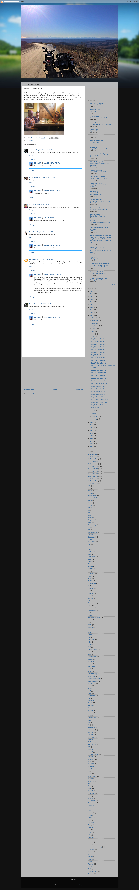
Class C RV (91, 542)
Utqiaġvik (91, 849)
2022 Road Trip (93, 473)
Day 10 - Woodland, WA (99, 383)
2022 (92, 302)
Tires (89, 808)
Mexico (90, 664)
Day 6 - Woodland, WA (98, 391)
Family (90, 576)
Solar (89, 774)
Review (90, 713)
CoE (89, 544)
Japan (90, 634)
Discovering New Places (97, 105)
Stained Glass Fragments (97, 216)
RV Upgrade (92, 744)
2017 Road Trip (34, 141)
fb (88, 586)
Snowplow (91, 766)
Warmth (90, 859)
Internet (90, 627)
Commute (91, 547)
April (93, 411)
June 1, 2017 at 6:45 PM (52, 317)
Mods (89, 671)
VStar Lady (33, 232)
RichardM (37, 163)
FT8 (89, 595)
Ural (89, 844)
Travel (90, 817)
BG (89, 510)
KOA (89, 647)
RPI (89, 722)
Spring (90, 788)
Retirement (91, 708)
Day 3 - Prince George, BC (99, 399)
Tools (89, 810)
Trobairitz (32, 150)
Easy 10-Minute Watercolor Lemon (100, 149)
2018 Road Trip (93, 464)
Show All (113, 284)
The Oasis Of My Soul (97, 272)
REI (89, 698)
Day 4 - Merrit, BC (97, 397)
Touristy (90, 813)
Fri (89, 591)
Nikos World (94, 191)
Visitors (90, 852)
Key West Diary (95, 109)
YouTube (91, 874)
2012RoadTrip (92, 454)
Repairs (90, 705)
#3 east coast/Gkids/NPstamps (99, 209)
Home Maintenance (94, 617)
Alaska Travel (92, 495)
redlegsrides (33, 177)
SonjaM (31, 204)
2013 (92, 430)
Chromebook (92, 537)
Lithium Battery (92, 649)
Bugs (89, 527)
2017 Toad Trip (93, 461)
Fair (89, 571)
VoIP (89, 854)
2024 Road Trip (93, 478)
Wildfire (90, 866)
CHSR (90, 539)
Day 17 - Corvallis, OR (98, 363)
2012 (92, 433)
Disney (90, 559)
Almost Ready (95, 407)
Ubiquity (90, 837)
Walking (90, 856)
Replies (33, 159)
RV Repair (91, 737)
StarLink (90, 791)
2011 (92, 436)
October (94, 323)
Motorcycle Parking (94, 678)
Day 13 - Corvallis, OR (98, 375)
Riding (90, 715)
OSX (89, 691)
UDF (89, 839)
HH (89, 612)
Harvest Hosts (92, 610)
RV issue (91, 732)
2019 (92, 310)
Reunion (90, 710)
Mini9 (89, 669)
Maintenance (92, 656)
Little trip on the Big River (97, 259)
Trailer (90, 815)
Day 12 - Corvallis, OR (98, 378)
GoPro (90, 605)
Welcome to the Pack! (96, 142)
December (95, 318)
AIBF (89, 488)
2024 (92, 296)
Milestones (91, 666)
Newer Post (29, 390)
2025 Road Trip (93, 481)
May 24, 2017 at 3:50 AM (44, 150)
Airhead (90, 493)
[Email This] (50, 138)
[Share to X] (54, 138)
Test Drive (93, 111)
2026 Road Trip (93, 483)
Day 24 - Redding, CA (98, 344)
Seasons (90, 749)
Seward (90, 752)
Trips (89, 825)
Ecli (89, 564)
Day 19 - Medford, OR (98, 357)
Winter (90, 869)
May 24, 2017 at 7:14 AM (46, 177)
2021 (92, 305)
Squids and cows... (95, 131)
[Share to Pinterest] (58, 138)
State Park (91, 793)
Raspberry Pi (92, 695)
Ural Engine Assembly (95, 847)
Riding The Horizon (96, 183)
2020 (92, 307)
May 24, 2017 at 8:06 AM (43, 204)
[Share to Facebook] (56, 138)
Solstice (90, 778)
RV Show (91, 739)
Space (90, 786)
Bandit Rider (94, 129)
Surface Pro (91, 800)
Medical (90, 659)
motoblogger (92, 676)
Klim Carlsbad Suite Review (98, 171)
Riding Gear (92, 717)
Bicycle (90, 512)
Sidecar (90, 756)
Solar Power (92, 776)
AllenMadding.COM (96, 214)
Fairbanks (91, 573)
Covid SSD (91, 551)
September (95, 326)
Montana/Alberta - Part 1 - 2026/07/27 (101, 124)
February (95, 416)
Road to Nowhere (96, 170)
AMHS (90, 500)
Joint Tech (91, 639)
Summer (90, 798)
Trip (89, 820)
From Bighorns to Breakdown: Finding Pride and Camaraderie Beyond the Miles (101, 250)
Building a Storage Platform (98, 280)
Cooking (90, 549)
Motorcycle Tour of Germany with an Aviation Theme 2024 (100, 194)
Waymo (90, 861)
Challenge (91, 534)
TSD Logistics (92, 827)
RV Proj (90, 734)
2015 (92, 425)
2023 (92, 299)
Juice (89, 642)
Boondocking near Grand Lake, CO (100, 118)
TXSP (89, 832)
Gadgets (90, 598)
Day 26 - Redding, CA (98, 339)
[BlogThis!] (52, 138)
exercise (90, 569)
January (94, 419)
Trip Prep (91, 822)
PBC (89, 693)
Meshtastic (91, 661)
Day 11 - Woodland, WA (99, 381)
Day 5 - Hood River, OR (98, 394)
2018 (92, 313)
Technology (91, 803)
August (94, 328)
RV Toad (90, 742)
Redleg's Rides (95, 116)
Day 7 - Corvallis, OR (98, 389)
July (93, 331)
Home (54, 390)
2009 (92, 441)
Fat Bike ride (92, 583)
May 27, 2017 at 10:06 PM (52, 274)
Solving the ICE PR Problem (98, 178)
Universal (91, 842)
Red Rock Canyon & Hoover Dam (100, 222)
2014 (92, 428)
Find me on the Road (97, 140)
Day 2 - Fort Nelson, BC (99, 402)
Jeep (89, 637)
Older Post (78, 390)
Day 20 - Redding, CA (98, 355)
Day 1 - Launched (97, 405)
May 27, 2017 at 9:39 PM (44, 259)
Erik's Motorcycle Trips (98, 162)
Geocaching (92, 603)
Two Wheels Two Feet (97, 247)
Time (91, 230)
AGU (89, 486)
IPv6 (89, 632)
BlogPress (91, 520)
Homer (90, 620)
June (93, 334)
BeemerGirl (33, 304)
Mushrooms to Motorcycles (99, 263)
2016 (92, 422)
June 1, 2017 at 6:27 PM (45, 304)
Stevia (90, 796)
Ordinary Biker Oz (96, 199)
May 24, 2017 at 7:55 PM (52, 190)
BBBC (90, 508)
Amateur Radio (92, 498)
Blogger (90, 517)
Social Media (92, 769)
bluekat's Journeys (96, 136)
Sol (89, 771)
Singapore (91, 759)
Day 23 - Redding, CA (98, 347)
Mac (89, 654)
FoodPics (91, 588)
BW (89, 529)
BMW (89, 522)
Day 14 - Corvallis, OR (98, 372)
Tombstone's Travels (97, 208)
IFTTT (90, 625)
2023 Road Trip (93, 476)
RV (89, 725)
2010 (92, 438)
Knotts (90, 644)
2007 (92, 446)
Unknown (32, 259)
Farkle (90, 578)
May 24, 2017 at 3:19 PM (45, 232)
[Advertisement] (53, 373)
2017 (92, 315)
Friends (90, 593)
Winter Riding (92, 871)
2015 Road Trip (93, 456)
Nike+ (89, 686)
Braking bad (93, 157)
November (95, 320)
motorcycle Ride (93, 681)
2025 (92, 294)
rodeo (90, 720)
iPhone (90, 630)
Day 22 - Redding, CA (98, 349)
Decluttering (92, 556)
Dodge (90, 561)
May (93, 336)
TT (89, 830)
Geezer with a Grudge (97, 176)
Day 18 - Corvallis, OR (98, 360)
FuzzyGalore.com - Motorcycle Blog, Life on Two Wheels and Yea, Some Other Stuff (100, 237)
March (94, 413)
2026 (92, 291)
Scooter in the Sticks (97, 103)
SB (89, 747)
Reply (31, 155)
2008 (92, 444)
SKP (89, 761)
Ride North (93, 257)
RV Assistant (92, 727)
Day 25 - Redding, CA (98, 341)
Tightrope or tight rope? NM (98, 273)
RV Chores (91, 730)
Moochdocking (92, 674)
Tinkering (91, 805)
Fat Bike (90, 581)
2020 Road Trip (93, 469)
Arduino (90, 503)
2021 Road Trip (93, 471)
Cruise (90, 554)
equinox (90, 566)
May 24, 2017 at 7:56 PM (52, 217)
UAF (89, 835)
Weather (90, 864)
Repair (90, 703)
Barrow (90, 505)
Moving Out (91, 683)
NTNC (90, 688)
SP (89, 783)
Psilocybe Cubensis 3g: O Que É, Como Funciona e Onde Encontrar (100, 266)
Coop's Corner (95, 123)
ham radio (91, 608)
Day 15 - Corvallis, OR (98, 370)
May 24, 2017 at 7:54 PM (52, 163)
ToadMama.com (95, 221)
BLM (89, 515)
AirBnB (90, 490)
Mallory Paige (94, 147)
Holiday (90, 615)
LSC (89, 651)
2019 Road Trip (93, 466)
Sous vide (91, 781)
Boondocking (92, 525)
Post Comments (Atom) (40, 394)
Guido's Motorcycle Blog (98, 278)
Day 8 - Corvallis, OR (98, 386)
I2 (88, 622)
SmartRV (91, 764)
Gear (89, 600)
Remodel (91, 700)
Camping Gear (92, 532)
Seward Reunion (93, 754)
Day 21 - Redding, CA (98, 352)
